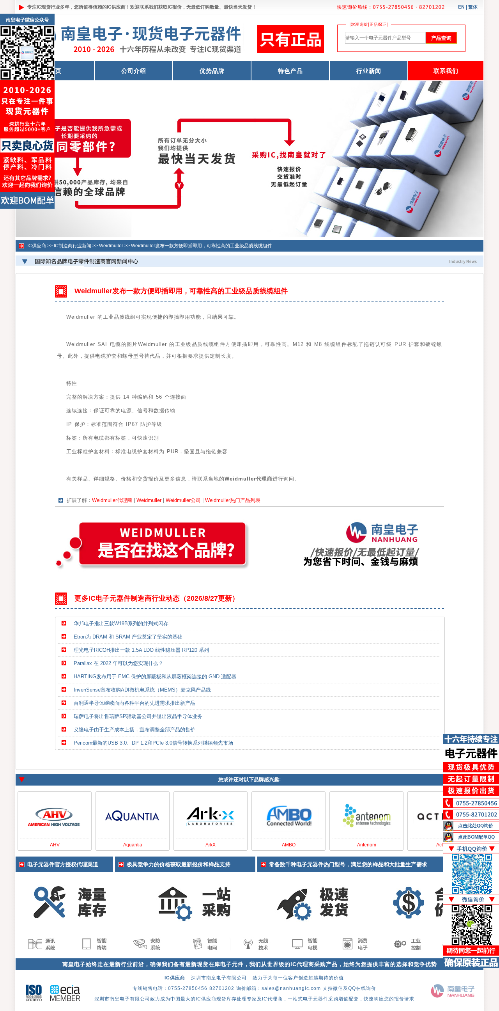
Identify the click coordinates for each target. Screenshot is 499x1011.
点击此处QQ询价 (475, 825)
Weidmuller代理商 (112, 500)
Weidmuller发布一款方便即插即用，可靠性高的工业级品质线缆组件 (201, 245)
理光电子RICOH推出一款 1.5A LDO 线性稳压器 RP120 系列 (141, 650)
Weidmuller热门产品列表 (232, 500)
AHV (55, 845)
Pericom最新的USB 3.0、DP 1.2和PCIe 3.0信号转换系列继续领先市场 (153, 743)
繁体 (473, 7)
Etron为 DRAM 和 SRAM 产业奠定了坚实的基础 (128, 637)
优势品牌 (212, 70)
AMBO (289, 845)
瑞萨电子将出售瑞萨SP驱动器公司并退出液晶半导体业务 (138, 716)
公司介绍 (133, 70)
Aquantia (132, 845)
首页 (55, 70)
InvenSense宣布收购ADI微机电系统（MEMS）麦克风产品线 (142, 690)
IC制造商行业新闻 (72, 245)
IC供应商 (116, 7)
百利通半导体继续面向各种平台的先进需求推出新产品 (134, 703)
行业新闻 (368, 70)
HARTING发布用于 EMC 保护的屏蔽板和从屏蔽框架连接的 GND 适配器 (155, 676)
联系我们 (446, 70)
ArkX (210, 845)
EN (461, 7)
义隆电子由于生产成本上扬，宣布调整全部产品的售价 (134, 730)
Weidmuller (111, 245)
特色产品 (290, 70)
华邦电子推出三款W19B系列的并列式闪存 (121, 623)
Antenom (366, 845)
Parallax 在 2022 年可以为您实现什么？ (118, 663)
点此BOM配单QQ (476, 837)
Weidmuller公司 (183, 500)
